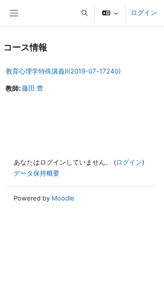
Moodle (63, 198)
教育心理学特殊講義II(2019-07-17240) (63, 71)
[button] (84, 13)
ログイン (144, 13)
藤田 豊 (32, 88)
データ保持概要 (36, 173)
